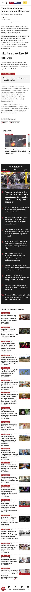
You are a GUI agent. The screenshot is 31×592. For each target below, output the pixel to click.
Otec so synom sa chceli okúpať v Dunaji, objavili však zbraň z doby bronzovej (16, 287)
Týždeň (26, 170)
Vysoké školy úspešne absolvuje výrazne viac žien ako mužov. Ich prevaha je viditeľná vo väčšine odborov (8, 346)
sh (7, 17)
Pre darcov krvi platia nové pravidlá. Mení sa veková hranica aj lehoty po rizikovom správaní (17, 277)
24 (24, 2)
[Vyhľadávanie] (3, 3)
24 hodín (5, 170)
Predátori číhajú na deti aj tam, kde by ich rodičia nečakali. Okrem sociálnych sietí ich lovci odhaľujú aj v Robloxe (9, 491)
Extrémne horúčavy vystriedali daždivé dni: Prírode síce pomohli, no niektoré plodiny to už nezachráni (8, 440)
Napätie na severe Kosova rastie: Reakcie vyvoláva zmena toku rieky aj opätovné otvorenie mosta (17, 267)
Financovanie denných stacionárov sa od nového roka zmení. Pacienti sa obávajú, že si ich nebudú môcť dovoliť (9, 318)
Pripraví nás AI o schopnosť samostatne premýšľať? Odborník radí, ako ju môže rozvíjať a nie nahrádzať (9, 413)
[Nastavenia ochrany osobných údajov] (3, 589)
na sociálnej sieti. (15, 33)
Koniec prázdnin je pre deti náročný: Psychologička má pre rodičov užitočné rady (9, 548)
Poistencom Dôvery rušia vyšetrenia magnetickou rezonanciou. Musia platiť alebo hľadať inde (17, 297)
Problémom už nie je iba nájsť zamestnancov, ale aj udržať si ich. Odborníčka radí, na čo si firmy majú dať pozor (16, 197)
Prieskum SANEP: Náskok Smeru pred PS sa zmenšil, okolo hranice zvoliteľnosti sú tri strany (9, 572)
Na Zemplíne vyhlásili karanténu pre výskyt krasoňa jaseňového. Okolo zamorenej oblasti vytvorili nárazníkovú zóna (16, 220)
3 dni (15, 170)
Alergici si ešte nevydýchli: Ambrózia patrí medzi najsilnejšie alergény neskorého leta (9, 372)
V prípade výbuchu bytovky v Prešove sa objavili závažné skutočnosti (15, 151)
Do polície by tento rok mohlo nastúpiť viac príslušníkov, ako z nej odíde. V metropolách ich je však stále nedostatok (9, 332)
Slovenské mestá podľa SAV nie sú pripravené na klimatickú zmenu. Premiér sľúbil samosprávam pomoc (9, 360)
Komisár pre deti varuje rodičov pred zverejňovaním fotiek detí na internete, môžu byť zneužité (9, 505)
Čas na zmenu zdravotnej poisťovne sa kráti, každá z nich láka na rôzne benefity (9, 478)
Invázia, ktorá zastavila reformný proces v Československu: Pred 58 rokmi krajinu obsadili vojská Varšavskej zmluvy (9, 534)
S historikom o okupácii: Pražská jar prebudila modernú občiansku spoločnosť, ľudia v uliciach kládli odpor (9, 520)
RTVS (4, 17)
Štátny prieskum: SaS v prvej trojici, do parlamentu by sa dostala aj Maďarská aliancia (17, 209)
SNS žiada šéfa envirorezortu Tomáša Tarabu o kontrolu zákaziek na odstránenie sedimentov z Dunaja (9, 454)
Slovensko (9, 134)
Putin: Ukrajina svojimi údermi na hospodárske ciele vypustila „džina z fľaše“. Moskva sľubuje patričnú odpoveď (17, 232)
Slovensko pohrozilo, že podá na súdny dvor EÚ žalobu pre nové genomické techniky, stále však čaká (16, 244)
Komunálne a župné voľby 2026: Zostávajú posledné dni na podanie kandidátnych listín (9, 426)
